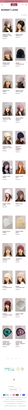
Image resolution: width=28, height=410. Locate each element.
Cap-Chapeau (8, 397)
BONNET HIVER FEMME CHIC (19, 35)
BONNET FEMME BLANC (19, 314)
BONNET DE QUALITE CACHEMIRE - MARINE (19, 148)
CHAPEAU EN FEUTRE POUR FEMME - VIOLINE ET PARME (20, 343)
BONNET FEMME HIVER (6, 204)
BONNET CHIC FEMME (6, 91)
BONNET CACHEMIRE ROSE (20, 287)
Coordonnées (20, 403)
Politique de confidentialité (9, 401)
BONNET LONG (19, 203)
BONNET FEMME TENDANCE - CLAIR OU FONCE (7, 35)
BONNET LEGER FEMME (6, 177)
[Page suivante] (20, 358)
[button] (2, 4)
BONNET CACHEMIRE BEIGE (7, 287)
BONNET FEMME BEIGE (19, 232)
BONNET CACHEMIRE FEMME (7, 314)
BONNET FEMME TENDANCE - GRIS (7, 118)
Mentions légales (21, 405)
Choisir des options (7, 42)
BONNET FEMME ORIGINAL (6, 259)
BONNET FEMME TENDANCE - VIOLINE (19, 119)
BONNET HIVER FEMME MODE (6, 63)
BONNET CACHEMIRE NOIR (20, 63)
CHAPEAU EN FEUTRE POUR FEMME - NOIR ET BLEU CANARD (7, 343)
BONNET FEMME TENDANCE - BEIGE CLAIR (7, 147)
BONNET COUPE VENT (19, 177)
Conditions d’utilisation (21, 401)
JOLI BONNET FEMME (19, 259)
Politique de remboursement (16, 399)
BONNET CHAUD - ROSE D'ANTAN (20, 91)
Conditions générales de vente (10, 405)
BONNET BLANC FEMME (6, 232)
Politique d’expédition (11, 403)
